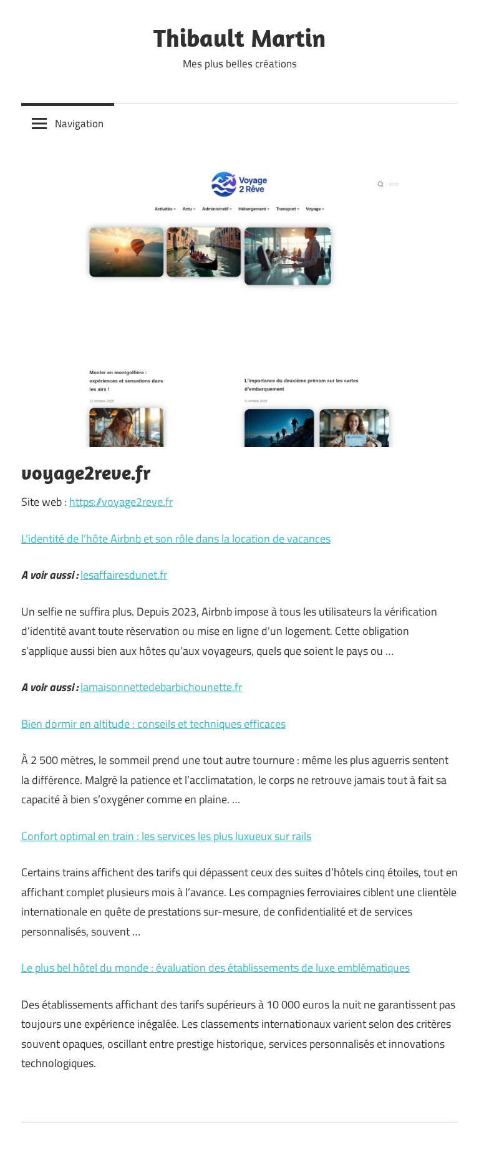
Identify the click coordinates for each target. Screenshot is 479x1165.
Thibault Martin (239, 37)
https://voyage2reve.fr (121, 501)
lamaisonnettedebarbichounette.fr (161, 687)
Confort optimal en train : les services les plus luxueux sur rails (166, 836)
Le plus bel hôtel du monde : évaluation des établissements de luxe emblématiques (215, 967)
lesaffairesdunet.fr (123, 574)
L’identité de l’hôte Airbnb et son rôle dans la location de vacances (176, 538)
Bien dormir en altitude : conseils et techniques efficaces (153, 723)
